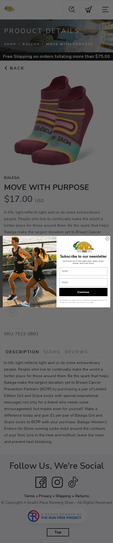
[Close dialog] (107, 238)
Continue (83, 291)
